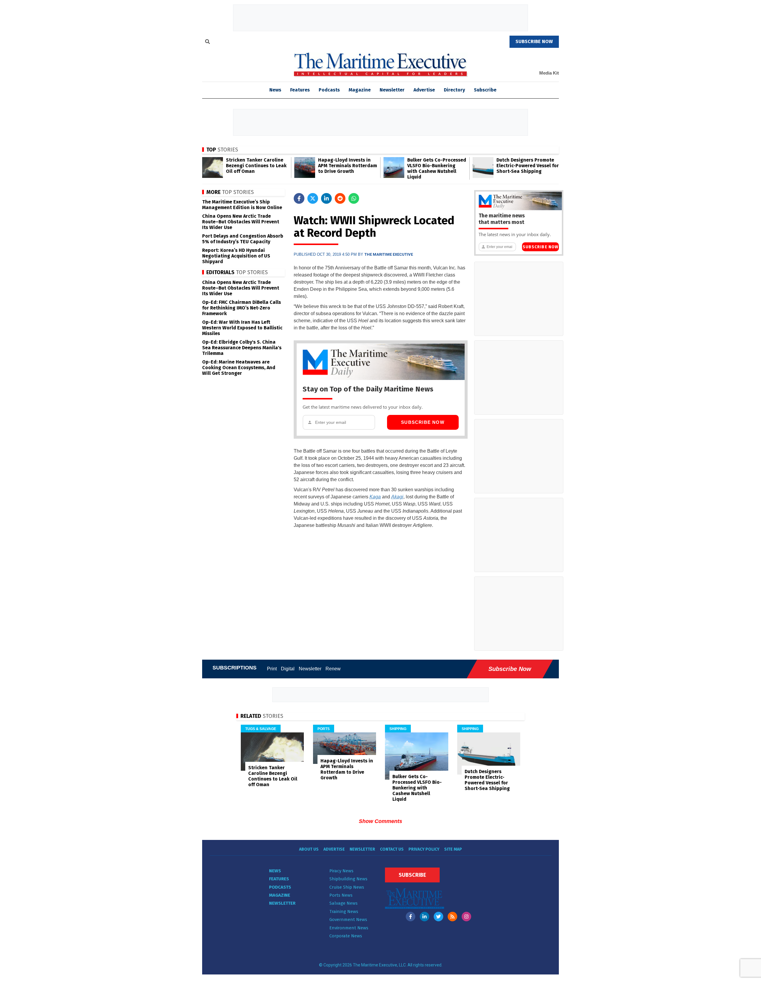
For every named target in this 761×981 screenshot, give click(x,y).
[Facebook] (410, 916)
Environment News (348, 928)
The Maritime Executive (388, 254)
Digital (288, 668)
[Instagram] (466, 916)
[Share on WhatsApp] (353, 198)
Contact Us (392, 849)
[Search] (207, 42)
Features (300, 90)
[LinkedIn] (424, 916)
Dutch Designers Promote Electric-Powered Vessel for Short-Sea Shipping (527, 165)
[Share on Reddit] (340, 198)
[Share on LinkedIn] (326, 198)
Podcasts (329, 90)
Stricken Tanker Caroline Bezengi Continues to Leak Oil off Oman (256, 165)
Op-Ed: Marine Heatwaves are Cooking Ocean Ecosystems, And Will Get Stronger (238, 367)
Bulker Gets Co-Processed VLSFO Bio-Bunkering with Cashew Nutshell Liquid (436, 168)
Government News (348, 919)
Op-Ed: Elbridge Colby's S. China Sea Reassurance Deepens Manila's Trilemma (242, 347)
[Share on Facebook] (299, 198)
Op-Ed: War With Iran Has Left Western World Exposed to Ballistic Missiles (242, 327)
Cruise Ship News (346, 887)
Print (272, 668)
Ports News (341, 895)
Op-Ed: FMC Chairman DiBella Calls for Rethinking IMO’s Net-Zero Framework (241, 307)
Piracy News (341, 870)
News (275, 870)
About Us (309, 849)
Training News (343, 911)
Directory (454, 90)
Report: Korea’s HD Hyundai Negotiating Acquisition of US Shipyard (236, 255)
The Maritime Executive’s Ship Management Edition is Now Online (242, 204)
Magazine (360, 90)
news (275, 90)
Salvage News (343, 903)
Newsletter (392, 90)
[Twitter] (438, 916)
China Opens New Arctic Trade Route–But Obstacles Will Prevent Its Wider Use (240, 221)
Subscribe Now (422, 422)
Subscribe (485, 90)
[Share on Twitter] (312, 198)
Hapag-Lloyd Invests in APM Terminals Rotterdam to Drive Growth (347, 165)
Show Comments (380, 821)
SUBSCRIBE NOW (534, 41)
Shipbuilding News (348, 879)
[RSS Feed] (452, 916)
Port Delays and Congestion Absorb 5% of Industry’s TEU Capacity (242, 238)
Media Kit (549, 72)
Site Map (453, 849)
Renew (333, 668)
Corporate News (345, 936)
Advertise (424, 90)
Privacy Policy (423, 849)
